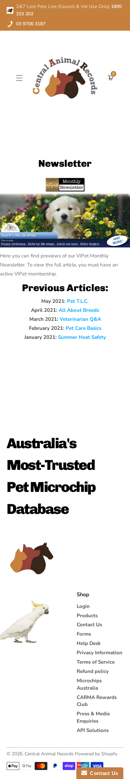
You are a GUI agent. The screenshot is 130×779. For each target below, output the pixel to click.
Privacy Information (99, 652)
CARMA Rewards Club (97, 701)
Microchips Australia (89, 684)
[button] (19, 77)
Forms (84, 634)
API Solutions (93, 730)
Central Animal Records (49, 754)
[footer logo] (32, 558)
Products (87, 615)
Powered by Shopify (96, 754)
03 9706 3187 (30, 24)
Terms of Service (96, 662)
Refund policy (93, 671)
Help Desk (89, 643)
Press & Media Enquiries (93, 717)
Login (83, 606)
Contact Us (89, 624)
